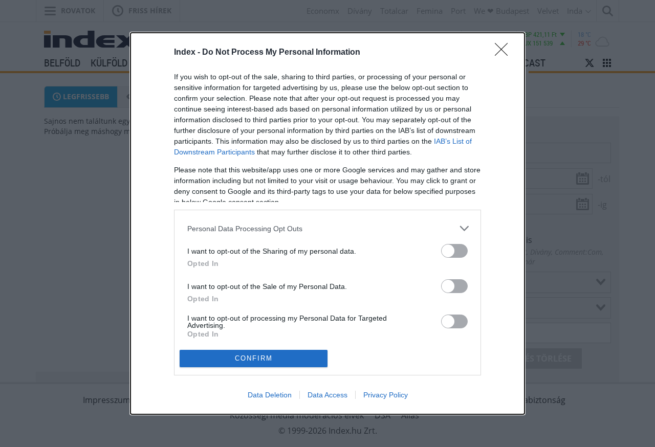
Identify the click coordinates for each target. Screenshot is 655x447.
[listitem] (327, 228)
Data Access (327, 395)
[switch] (454, 251)
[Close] (504, 52)
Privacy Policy (385, 395)
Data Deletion (270, 395)
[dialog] (327, 223)
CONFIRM (254, 358)
